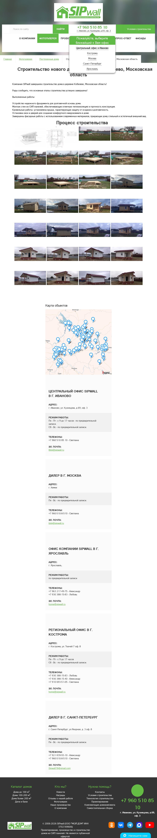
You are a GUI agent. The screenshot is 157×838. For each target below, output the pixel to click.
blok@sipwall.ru (56, 523)
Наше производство (60, 804)
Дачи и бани (21, 801)
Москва (92, 58)
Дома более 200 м (21, 798)
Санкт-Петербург (92, 63)
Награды (60, 795)
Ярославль (92, 68)
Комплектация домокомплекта (99, 804)
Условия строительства (139, 29)
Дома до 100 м (21, 791)
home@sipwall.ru (57, 604)
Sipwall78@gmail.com (60, 768)
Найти (61, 29)
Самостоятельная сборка (100, 808)
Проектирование (99, 801)
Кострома (92, 53)
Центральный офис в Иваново (92, 47)
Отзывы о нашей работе (60, 798)
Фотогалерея (47, 38)
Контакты (100, 791)
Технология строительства (99, 798)
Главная (8, 59)
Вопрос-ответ (122, 38)
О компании (61, 808)
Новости (60, 791)
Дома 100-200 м (21, 795)
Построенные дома (49, 59)
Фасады (141, 38)
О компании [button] (27, 38)
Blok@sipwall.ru (56, 449)
